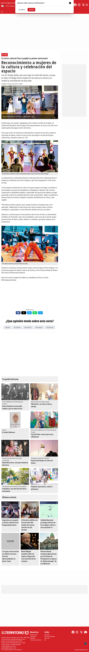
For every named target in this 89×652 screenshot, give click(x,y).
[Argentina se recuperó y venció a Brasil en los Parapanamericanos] (10, 509)
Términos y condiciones (35, 640)
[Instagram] (79, 4)
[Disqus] (29, 354)
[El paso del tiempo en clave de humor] (44, 448)
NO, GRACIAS (22, 9)
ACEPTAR (31, 9)
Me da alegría (39, 327)
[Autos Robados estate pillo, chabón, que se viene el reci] (15, 391)
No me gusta (17, 327)
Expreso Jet (47, 635)
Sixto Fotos (47, 638)
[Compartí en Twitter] (23, 312)
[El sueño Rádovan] (15, 420)
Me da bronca (50, 327)
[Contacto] (85, 632)
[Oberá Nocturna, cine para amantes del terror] (15, 448)
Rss (45, 640)
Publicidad (32, 638)
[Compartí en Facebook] (18, 312)
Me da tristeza (28, 327)
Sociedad (4, 54)
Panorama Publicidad (49, 636)
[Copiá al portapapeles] (40, 312)
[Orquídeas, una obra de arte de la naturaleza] (15, 476)
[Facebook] (75, 4)
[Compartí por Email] (29, 312)
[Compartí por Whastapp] (34, 312)
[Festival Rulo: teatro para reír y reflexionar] (44, 420)
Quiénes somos (33, 635)
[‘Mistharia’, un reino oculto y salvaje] (44, 391)
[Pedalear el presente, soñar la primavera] (44, 476)
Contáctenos (33, 636)
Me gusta (7, 327)
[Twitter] (83, 4)
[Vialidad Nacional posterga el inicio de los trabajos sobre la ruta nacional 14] (49, 509)
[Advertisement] (29, 295)
